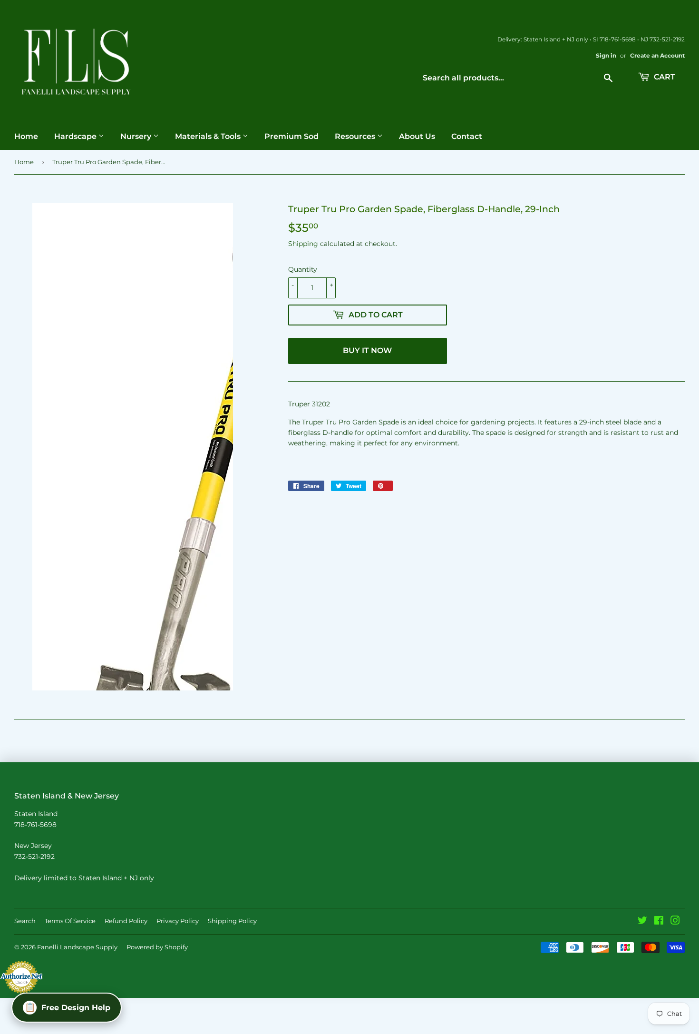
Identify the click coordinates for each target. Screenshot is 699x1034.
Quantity (302, 269)
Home (26, 136)
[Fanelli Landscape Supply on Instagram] (675, 921)
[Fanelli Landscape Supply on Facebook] (659, 921)
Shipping (303, 243)
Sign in (606, 55)
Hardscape (76, 136)
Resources (356, 136)
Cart (663, 76)
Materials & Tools (209, 136)
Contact (466, 136)
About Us (417, 136)
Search (25, 921)
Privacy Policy (177, 921)
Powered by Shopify (157, 947)
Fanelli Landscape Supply (77, 947)
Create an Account (657, 55)
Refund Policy (126, 921)
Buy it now (367, 350)
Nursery (136, 136)
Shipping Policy (232, 921)
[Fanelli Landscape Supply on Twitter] (642, 921)
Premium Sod (291, 136)
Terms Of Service (70, 921)
